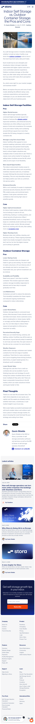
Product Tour (23, 639)
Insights (22, 652)
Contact (4, 626)
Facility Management (7, 656)
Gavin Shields (10, 25)
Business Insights (7, 658)
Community (23, 650)
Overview (4, 648)
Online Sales (5, 652)
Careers (4, 628)
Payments (4, 654)
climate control (22, 119)
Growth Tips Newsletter (26, 674)
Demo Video (23, 637)
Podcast (22, 680)
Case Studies (23, 628)
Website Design (6, 650)
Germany (22, 701)
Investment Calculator (8, 703)
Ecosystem (23, 690)
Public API (5, 663)
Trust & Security (6, 631)
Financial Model (6, 709)
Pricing (21, 631)
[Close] (24, 717)
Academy (22, 682)
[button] (31, 720)
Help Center (5, 672)
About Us (4, 624)
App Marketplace (24, 633)
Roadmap (22, 624)
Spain (21, 703)
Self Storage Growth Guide (25, 677)
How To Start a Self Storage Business (25, 687)
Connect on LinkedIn (22, 449)
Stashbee (10, 502)
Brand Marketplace (25, 648)
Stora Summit (23, 684)
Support (4, 661)
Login (21, 635)
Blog (21, 672)
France (21, 699)
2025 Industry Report (25, 654)
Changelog (22, 626)
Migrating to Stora (7, 674)
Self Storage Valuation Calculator (8, 700)
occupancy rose (13, 229)
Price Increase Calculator (6, 706)
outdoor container (15, 56)
